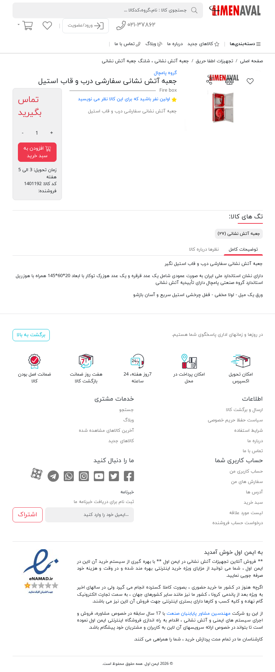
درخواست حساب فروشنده (237, 523)
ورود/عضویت (81, 25)
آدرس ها (254, 492)
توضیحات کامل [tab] (243, 249)
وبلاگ (150, 44)
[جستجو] (194, 10)
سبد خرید (253, 502)
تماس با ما (125, 44)
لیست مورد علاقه (246, 513)
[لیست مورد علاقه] (47, 25)
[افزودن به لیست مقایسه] (229, 81)
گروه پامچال (165, 73)
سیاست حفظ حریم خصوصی (235, 420)
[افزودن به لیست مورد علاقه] (250, 81)
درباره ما (175, 44)
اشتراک (27, 514)
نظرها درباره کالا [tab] (204, 249)
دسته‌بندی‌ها (242, 44)
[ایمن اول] (235, 10)
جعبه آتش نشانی (239, 234)
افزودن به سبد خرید (36, 152)
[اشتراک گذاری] (209, 81)
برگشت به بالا (30, 335)
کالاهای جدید (200, 44)
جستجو (126, 410)
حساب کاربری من (246, 471)
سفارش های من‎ (247, 482)
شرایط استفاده (248, 430)
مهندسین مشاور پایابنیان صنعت (199, 613)
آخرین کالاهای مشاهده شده (106, 430)
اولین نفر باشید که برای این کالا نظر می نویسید (124, 99)
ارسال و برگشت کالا (244, 410)
